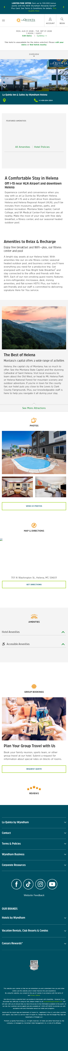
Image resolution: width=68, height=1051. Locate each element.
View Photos (34, 506)
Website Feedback (34, 895)
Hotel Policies (42, 147)
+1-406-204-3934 (46, 100)
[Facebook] (16, 884)
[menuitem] (3, 20)
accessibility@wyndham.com (52, 1001)
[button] (4, 7)
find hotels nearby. (38, 45)
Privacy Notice (35, 995)
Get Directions (34, 584)
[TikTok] (28, 884)
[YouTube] (52, 884)
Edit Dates (27, 36)
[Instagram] (40, 884)
